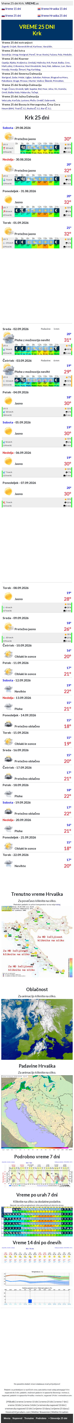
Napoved (17, 1418)
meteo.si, (65, 1392)
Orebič (40, 100)
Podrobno (41, 1418)
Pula (60, 54)
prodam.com (23, 1412)
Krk (48, 62)
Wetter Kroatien (60, 1412)
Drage (16, 80)
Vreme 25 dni (13, 15)
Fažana (53, 54)
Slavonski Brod (24, 46)
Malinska (41, 62)
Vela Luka (6, 100)
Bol (40, 88)
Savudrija (6, 54)
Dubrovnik (50, 100)
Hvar (45, 88)
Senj (44, 66)
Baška (61, 62)
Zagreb (5, 46)
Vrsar (39, 54)
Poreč (32, 54)
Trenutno (29, 1418)
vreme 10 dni (14, 1405)
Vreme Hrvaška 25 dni (54, 15)
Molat (21, 77)
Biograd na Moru (59, 77)
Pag (28, 69)
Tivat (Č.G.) (20, 108)
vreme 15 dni (31, 1401)
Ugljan (28, 77)
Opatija (5, 62)
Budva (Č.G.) (33, 108)
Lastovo (25, 100)
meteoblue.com (65, 1395)
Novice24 (11, 1412)
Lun (63, 66)
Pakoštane (7, 80)
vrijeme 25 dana (60, 1408)
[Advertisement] (37, 286)
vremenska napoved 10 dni (51, 1405)
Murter (32, 80)
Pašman (46, 77)
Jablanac (56, 66)
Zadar (14, 77)
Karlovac (37, 46)
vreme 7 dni (61, 1401)
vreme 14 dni (29, 1405)
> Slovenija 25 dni (57, 1418)
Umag (15, 54)
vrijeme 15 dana (42, 1408)
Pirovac (24, 80)
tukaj (58, 904)
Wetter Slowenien (41, 1412)
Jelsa (50, 88)
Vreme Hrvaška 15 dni (54, 8)
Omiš (4, 92)
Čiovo (12, 88)
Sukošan (37, 77)
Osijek (13, 46)
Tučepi (34, 92)
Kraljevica (22, 62)
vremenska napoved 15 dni (18, 1408)
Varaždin (47, 46)
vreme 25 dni (46, 1401)
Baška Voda (14, 92)
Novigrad (23, 54)
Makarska (25, 92)
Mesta (7, 1418)
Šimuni (22, 69)
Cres (67, 62)
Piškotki (11, 1401)
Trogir (5, 88)
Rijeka (13, 62)
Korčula (16, 100)
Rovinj (46, 54)
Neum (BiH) (8, 108)
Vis (55, 88)
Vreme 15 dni (13, 8)
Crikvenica (18, 66)
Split (26, 88)
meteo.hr (39, 1395)
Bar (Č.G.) (46, 108)
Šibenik (48, 80)
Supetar (33, 88)
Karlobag (35, 69)
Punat (54, 62)
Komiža (62, 88)
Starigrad (6, 77)
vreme (20, 1401)
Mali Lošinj (7, 66)
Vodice (40, 80)
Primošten (58, 80)
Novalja (14, 69)
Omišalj (32, 62)
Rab (49, 66)
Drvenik (20, 88)
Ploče (33, 100)
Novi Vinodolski (33, 66)
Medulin (67, 54)
